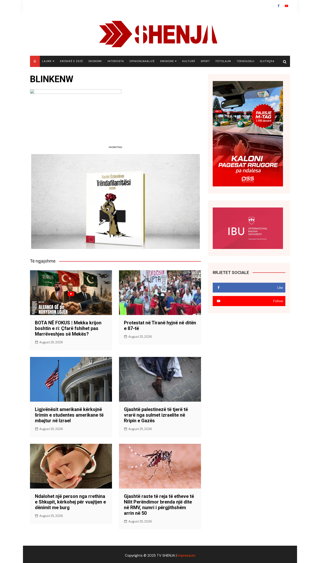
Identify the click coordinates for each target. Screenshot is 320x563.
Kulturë (188, 61)
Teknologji (245, 61)
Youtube (286, 5)
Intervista (116, 61)
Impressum (186, 555)
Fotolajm (223, 61)
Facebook (278, 5)
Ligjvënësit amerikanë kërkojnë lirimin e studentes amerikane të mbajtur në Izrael (69, 415)
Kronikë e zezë (71, 61)
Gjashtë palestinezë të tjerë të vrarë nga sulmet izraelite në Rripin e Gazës (156, 415)
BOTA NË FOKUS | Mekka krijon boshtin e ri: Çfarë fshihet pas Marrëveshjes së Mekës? (68, 328)
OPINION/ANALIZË (142, 61)
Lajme (47, 61)
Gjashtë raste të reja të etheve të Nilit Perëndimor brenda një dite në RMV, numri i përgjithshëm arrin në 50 (159, 504)
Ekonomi (95, 61)
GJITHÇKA (267, 61)
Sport (205, 61)
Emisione (167, 61)
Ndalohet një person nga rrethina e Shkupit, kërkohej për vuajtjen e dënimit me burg (70, 501)
